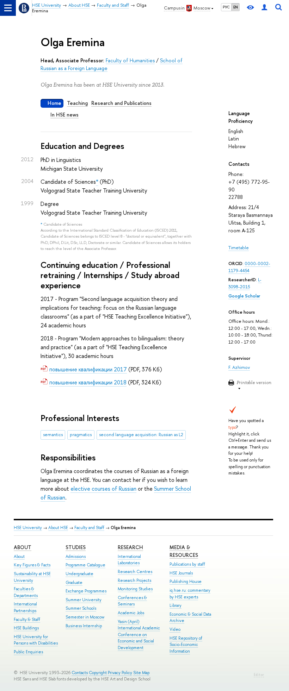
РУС (226, 7)
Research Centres (135, 571)
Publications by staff (187, 564)
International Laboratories (129, 560)
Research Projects (134, 580)
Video (175, 629)
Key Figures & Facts (32, 565)
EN (235, 7)
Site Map (141, 673)
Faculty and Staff (89, 527)
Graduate (74, 582)
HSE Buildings (26, 628)
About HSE (58, 527)
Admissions (76, 556)
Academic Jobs (131, 613)
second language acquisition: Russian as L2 (141, 435)
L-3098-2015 (245, 283)
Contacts (80, 673)
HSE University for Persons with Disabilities (36, 640)
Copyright (98, 673)
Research (130, 547)
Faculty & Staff (27, 619)
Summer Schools (81, 608)
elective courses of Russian (103, 488)
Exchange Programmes (86, 591)
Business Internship (84, 626)
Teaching (77, 103)
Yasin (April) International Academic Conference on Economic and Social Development (139, 635)
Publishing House (186, 581)
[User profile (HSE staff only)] (264, 8)
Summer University (84, 600)
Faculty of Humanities (130, 60)
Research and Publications (121, 103)
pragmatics (81, 435)
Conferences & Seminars (132, 601)
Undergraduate (79, 574)
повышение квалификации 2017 (88, 369)
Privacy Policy (120, 673)
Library (176, 605)
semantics (53, 435)
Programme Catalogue (85, 565)
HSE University (28, 527)
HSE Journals (181, 573)
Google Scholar (244, 296)
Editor (259, 674)
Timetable (238, 248)
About (22, 547)
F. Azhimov (239, 367)
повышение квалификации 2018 (88, 382)
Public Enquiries (28, 652)
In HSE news (64, 114)
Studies (76, 547)
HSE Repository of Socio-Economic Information (186, 644)
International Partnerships (25, 607)
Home (54, 103)
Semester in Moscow (85, 617)
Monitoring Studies (135, 589)
